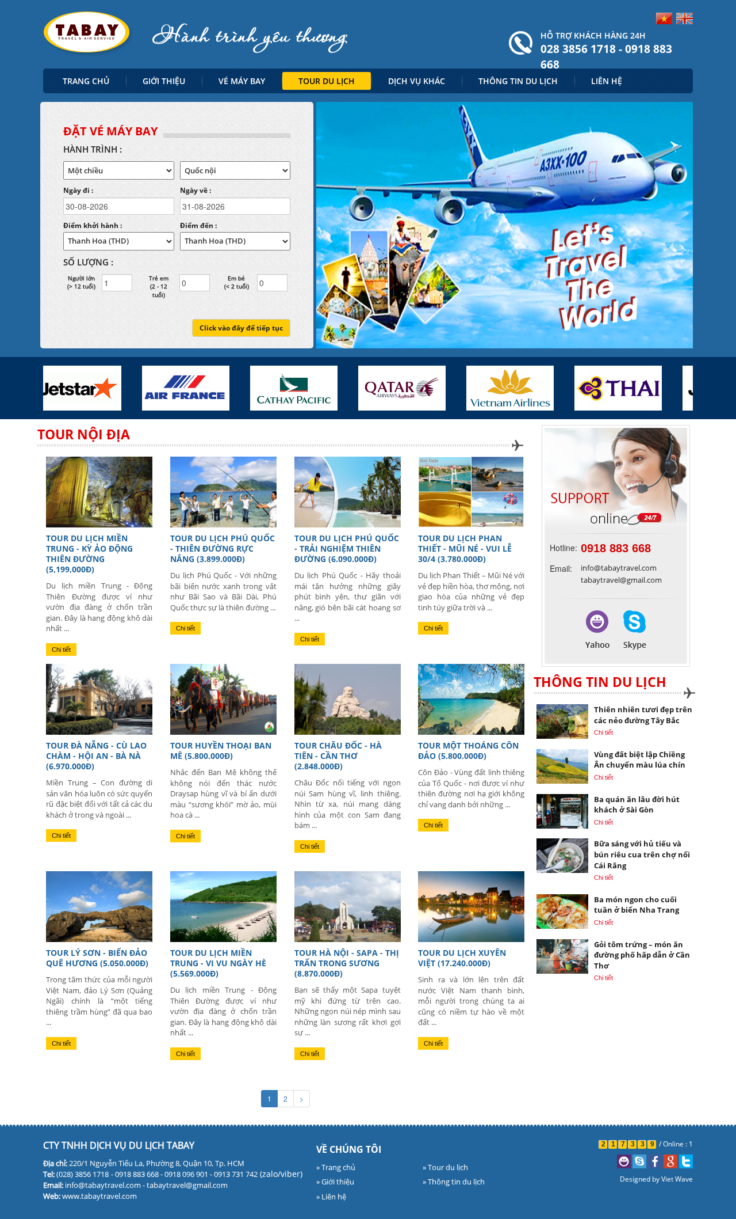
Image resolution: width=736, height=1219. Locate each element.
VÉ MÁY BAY (241, 80)
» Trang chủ (335, 1167)
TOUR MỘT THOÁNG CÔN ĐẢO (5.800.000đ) (468, 750)
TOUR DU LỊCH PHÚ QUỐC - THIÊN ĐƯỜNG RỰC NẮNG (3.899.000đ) (222, 548)
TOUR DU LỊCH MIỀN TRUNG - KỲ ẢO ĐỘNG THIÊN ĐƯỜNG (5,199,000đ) (89, 554)
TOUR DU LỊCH (326, 80)
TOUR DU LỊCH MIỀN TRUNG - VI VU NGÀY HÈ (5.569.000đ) (218, 963)
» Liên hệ (331, 1196)
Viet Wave (677, 1179)
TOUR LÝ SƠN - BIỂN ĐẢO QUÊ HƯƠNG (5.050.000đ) (97, 958)
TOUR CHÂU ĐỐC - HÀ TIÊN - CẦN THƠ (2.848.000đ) (338, 756)
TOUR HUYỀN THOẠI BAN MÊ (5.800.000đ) (220, 750)
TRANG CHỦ (86, 80)
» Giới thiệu (335, 1181)
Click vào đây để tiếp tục (241, 328)
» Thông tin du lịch (454, 1181)
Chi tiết (61, 649)
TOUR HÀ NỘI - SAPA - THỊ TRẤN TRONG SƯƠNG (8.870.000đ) (346, 963)
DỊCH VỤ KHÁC (416, 80)
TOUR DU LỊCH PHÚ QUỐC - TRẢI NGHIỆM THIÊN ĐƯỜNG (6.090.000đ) (346, 548)
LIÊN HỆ (606, 80)
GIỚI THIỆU (164, 80)
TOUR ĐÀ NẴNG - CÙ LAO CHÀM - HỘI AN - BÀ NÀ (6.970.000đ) (96, 756)
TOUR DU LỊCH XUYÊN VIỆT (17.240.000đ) (462, 958)
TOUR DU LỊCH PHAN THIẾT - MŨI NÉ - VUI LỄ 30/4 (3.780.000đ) (465, 548)
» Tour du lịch (445, 1167)
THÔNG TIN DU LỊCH (518, 80)
